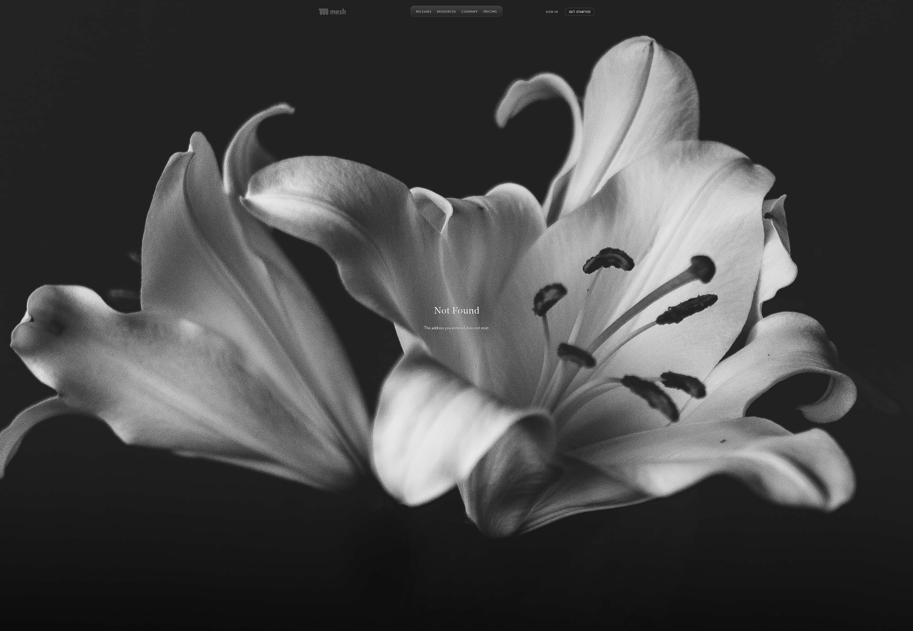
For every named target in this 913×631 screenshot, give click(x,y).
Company (469, 11)
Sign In (552, 12)
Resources (446, 11)
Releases (423, 11)
